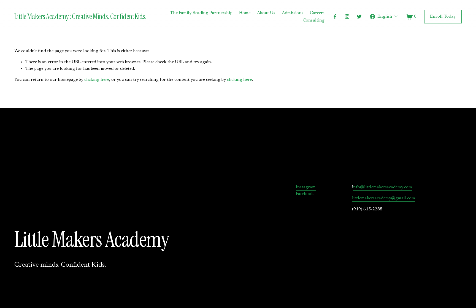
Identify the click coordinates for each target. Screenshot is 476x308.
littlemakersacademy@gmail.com (383, 198)
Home (244, 13)
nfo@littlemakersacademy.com (382, 187)
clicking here (96, 79)
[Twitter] (359, 16)
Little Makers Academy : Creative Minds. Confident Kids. (80, 16)
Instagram (306, 187)
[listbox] (384, 16)
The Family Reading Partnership (201, 13)
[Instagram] (347, 16)
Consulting (313, 20)
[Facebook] (335, 16)
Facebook (305, 194)
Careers (317, 13)
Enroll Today (443, 16)
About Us (266, 13)
